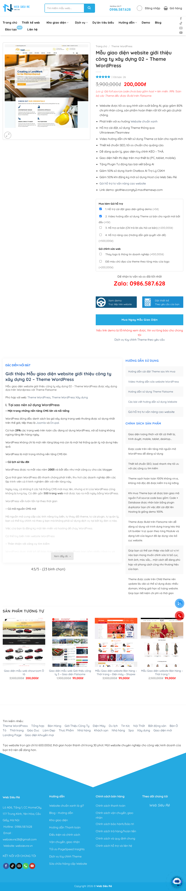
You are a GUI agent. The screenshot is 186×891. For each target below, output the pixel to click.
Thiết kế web (31, 22)
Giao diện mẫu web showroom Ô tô (24, 672)
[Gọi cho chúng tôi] (26, 866)
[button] (148, 8)
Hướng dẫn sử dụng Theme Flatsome (150, 391)
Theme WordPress (121, 46)
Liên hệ (32, 29)
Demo (146, 22)
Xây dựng (143, 730)
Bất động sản (157, 726)
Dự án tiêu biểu (103, 22)
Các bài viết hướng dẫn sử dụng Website (152, 401)
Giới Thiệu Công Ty (77, 726)
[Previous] (8, 131)
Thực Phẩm (66, 730)
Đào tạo (13, 28)
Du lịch (113, 726)
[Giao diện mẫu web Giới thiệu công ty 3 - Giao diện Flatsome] (70, 646)
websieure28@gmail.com (20, 839)
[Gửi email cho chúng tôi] (180, 28)
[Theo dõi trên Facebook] (180, 18)
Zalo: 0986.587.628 (139, 283)
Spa (131, 730)
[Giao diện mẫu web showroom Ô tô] (24, 646)
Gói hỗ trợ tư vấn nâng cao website (123, 183)
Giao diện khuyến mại (39, 735)
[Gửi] (89, 8)
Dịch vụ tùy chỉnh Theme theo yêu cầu (139, 339)
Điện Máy (99, 726)
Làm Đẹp (49, 730)
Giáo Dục (33, 730)
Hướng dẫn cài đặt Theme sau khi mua (151, 371)
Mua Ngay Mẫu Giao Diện (139, 319)
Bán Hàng (54, 726)
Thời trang (17, 730)
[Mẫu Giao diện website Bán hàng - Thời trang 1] (162, 646)
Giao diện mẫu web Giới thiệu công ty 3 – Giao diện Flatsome (70, 672)
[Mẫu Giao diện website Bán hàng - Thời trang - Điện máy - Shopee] (116, 646)
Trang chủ (10, 22)
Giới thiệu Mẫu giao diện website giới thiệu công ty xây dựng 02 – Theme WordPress (58, 376)
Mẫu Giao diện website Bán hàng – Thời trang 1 (162, 672)
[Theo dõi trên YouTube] (180, 32)
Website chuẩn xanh (144, 121)
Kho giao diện (56, 22)
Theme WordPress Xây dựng (70, 397)
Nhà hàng (84, 730)
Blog (158, 22)
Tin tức (125, 726)
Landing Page (12, 735)
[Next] (18, 131)
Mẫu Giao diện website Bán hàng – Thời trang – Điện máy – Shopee (116, 672)
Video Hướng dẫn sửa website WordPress (153, 381)
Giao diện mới (162, 730)
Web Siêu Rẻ (159, 805)
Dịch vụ (80, 22)
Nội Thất (139, 726)
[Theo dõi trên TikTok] (180, 23)
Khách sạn (101, 730)
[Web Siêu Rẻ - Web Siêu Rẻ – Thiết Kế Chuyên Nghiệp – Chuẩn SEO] (16, 8)
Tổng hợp (37, 726)
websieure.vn (24, 845)
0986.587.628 (23, 826)
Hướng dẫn (127, 22)
